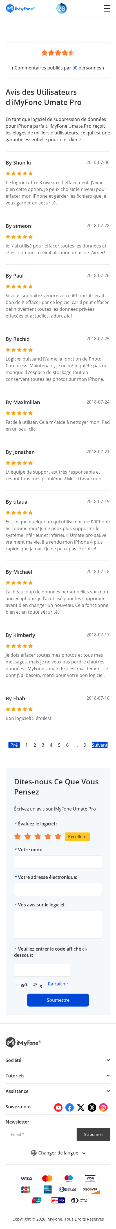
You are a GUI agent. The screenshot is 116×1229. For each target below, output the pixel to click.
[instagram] (103, 1107)
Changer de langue (58, 1153)
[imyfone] (20, 8)
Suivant (100, 745)
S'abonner (93, 1134)
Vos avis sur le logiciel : (42, 905)
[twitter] (81, 1107)
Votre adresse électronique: (47, 877)
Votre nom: (30, 850)
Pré (14, 745)
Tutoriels (15, 1076)
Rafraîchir (58, 984)
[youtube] (58, 1107)
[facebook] (69, 1107)
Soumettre (58, 1000)
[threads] (92, 1107)
